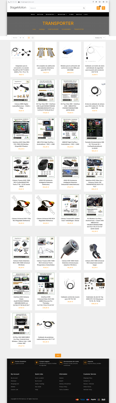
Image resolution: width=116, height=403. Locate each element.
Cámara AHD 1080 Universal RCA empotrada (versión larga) (94, 263)
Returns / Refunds (88, 383)
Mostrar (15, 37)
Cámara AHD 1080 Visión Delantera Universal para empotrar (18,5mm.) (70, 263)
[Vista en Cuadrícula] (29, 37)
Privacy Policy (63, 386)
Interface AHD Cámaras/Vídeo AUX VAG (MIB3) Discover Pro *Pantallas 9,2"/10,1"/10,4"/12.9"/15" (45, 301)
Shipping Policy (87, 378)
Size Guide (38, 386)
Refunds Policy (87, 389)
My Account (14, 378)
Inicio (34, 29)
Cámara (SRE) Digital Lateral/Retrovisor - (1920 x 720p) (21, 106)
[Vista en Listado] (32, 37)
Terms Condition (64, 389)
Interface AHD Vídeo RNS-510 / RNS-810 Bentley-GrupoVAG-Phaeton (21, 144)
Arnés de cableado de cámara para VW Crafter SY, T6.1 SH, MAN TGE (94, 106)
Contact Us (86, 381)
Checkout (13, 381)
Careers (61, 378)
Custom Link (14, 389)
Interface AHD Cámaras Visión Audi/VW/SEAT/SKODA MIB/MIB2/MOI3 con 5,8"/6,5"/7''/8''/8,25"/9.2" (21, 301)
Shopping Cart (15, 383)
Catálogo (42, 29)
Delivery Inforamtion (65, 383)
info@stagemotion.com (27, 2)
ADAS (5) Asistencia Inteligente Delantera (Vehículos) (46, 182)
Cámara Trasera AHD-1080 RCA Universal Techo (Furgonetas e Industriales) (46, 263)
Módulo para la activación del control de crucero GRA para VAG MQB (70, 68)
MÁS (58, 355)
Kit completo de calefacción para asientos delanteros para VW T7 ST (46, 68)
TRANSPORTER (79, 29)
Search (61, 381)
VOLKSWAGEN (66, 29)
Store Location (39, 378)
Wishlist (13, 386)
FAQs (36, 389)
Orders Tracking (39, 383)
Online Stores (87, 386)
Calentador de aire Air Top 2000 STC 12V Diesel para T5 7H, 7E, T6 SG (94, 299)
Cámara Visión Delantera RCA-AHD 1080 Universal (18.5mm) (21, 263)
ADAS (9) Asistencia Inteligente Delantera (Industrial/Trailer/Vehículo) (70, 182)
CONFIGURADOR (53, 29)
